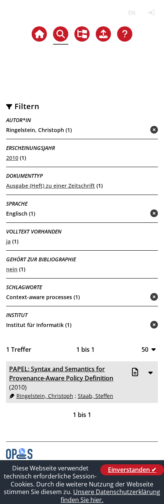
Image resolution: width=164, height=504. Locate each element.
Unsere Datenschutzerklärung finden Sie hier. (110, 496)
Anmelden (151, 12)
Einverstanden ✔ (132, 469)
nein (12, 269)
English (131, 12)
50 (144, 349)
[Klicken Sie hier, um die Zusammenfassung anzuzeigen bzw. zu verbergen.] (150, 372)
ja (8, 241)
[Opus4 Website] (19, 456)
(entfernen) (135, 130)
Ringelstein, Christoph (44, 395)
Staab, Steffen (95, 395)
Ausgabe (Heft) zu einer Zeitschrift (50, 185)
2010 (12, 157)
